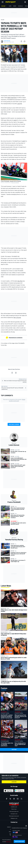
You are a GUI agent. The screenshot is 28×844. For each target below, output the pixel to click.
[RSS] (21, 798)
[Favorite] (21, 41)
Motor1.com (14, 809)
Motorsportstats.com (14, 816)
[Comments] (25, 41)
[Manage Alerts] (15, 372)
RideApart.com (14, 818)
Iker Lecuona (17, 317)
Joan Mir (19, 103)
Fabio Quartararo (12, 97)
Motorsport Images (15, 182)
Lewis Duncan (7, 40)
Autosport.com (14, 813)
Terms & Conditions (6, 839)
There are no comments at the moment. (14, 400)
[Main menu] (2, 2)
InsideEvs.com (14, 806)
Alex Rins (19, 281)
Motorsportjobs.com (14, 811)
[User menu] (25, 2)
